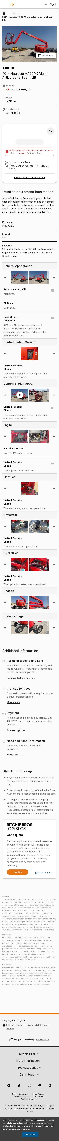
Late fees (24, 721)
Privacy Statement (20, 1094)
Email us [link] (17, 872)
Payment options (16, 730)
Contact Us (42, 1039)
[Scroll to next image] (54, 277)
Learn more (46, 872)
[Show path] (13, 13)
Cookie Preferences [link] (29, 1099)
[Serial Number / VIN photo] (53, 290)
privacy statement (13, 1129)
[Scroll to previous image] (5, 277)
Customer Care (34, 153)
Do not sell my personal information (29, 1096)
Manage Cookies (41, 1126)
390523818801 (14, 755)
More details (13, 702)
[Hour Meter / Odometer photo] (53, 318)
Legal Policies (38, 1094)
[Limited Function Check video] (53, 408)
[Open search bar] (46, 4)
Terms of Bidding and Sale (21, 678)
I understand (30, 1134)
